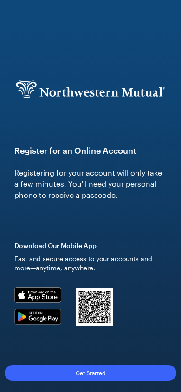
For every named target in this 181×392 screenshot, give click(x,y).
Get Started (91, 373)
